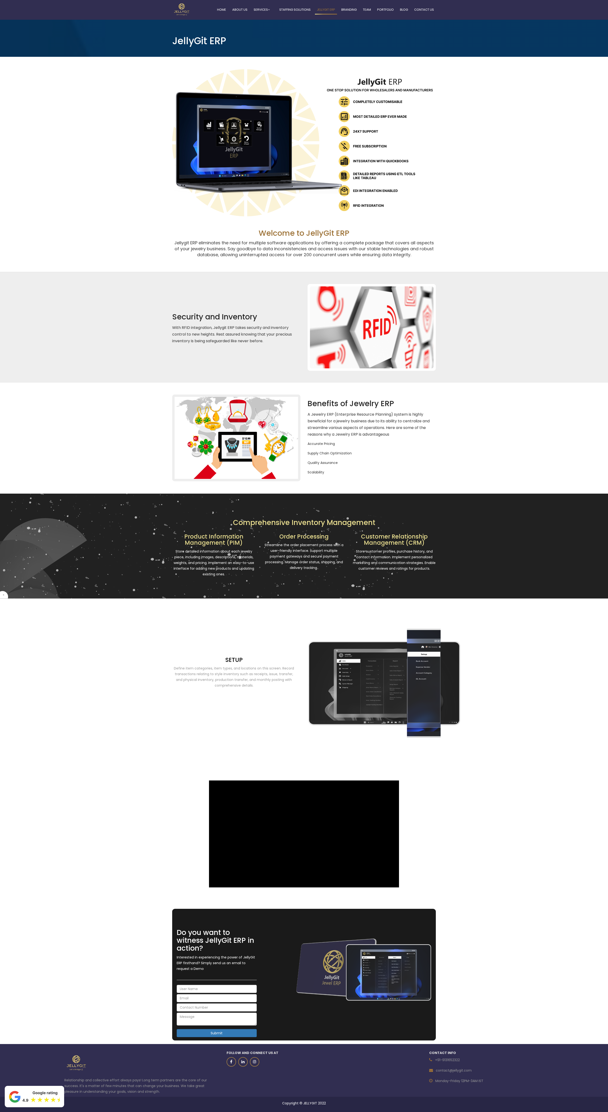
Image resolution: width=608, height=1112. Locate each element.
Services (261, 9)
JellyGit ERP (326, 9)
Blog (404, 9)
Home (221, 9)
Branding (349, 9)
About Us (239, 9)
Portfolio (385, 9)
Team (367, 9)
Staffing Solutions (295, 9)
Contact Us (424, 9)
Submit (217, 1033)
